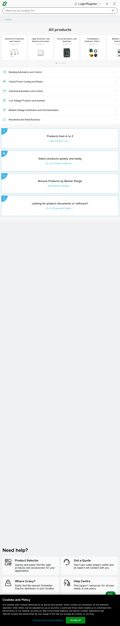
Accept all (75, 620)
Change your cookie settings (48, 620)
